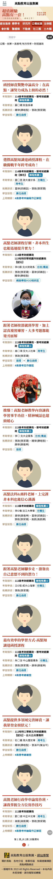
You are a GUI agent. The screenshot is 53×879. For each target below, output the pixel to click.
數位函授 (21, 115)
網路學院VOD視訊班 (27, 280)
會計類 (5, 28)
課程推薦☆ (25, 100)
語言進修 (5, 23)
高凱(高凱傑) (39, 519)
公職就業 (37, 23)
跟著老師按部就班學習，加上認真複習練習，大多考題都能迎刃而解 (26, 330)
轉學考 (16, 23)
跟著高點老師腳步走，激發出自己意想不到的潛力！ (26, 571)
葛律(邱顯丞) (22, 188)
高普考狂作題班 (25, 365)
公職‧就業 (6, 43)
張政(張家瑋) (39, 110)
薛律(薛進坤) (22, 444)
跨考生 (19, 183)
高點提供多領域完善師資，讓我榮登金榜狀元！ (26, 722)
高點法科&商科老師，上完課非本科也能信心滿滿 (25, 496)
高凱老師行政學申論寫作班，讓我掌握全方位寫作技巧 (26, 802)
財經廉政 (39, 43)
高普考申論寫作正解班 (28, 198)
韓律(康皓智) (22, 110)
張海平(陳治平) (40, 745)
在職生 (41, 180)
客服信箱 (30, 861)
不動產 (26, 28)
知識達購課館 (44, 861)
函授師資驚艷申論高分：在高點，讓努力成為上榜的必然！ (26, 87)
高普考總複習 (23, 675)
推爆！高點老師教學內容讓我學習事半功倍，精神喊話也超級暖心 (26, 415)
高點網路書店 (26, 864)
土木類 (48, 28)
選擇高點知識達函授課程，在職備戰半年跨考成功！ (26, 162)
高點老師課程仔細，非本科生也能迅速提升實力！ (26, 245)
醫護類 (16, 28)
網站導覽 (43, 855)
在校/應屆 (42, 267)
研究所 (26, 23)
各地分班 (18, 861)
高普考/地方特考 (23, 43)
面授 (18, 360)
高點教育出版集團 (26, 3)
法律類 (48, 23)
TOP (50, 832)
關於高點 (6, 861)
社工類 (37, 28)
